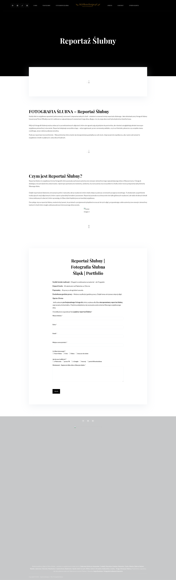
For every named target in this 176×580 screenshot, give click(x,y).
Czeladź (102, 566)
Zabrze (136, 566)
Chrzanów (98, 569)
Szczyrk (82, 569)
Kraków (115, 566)
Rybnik (32, 569)
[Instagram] (17, 5)
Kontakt (121, 5)
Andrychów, (106, 569)
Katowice (121, 566)
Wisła (88, 569)
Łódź (78, 569)
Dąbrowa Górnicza (86, 566)
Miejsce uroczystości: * (60, 342)
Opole (74, 569)
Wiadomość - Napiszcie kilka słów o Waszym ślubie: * (69, 365)
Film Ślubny (46, 5)
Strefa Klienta (134, 5)
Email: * (55, 333)
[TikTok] (22, 5)
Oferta (109, 5)
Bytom (141, 566)
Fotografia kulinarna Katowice (113, 571)
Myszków (109, 566)
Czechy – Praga (115, 569)
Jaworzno (38, 569)
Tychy (126, 566)
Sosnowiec (96, 566)
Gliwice (131, 566)
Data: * (55, 324)
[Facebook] (12, 5)
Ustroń (92, 569)
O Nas (35, 5)
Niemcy (128, 569)
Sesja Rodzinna (98, 571)
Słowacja (123, 569)
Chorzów (45, 569)
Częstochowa (60, 569)
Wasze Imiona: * (58, 315)
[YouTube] (27, 5)
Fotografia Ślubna (62, 5)
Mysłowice (51, 569)
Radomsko (68, 569)
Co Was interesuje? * (70, 352)
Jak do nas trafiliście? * (77, 360)
